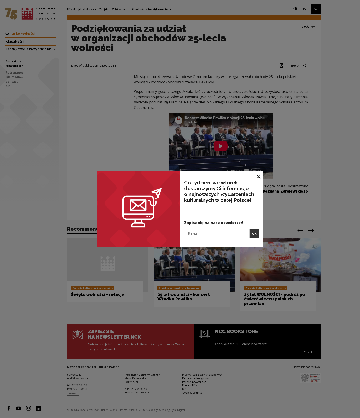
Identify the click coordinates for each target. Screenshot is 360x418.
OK (254, 233)
